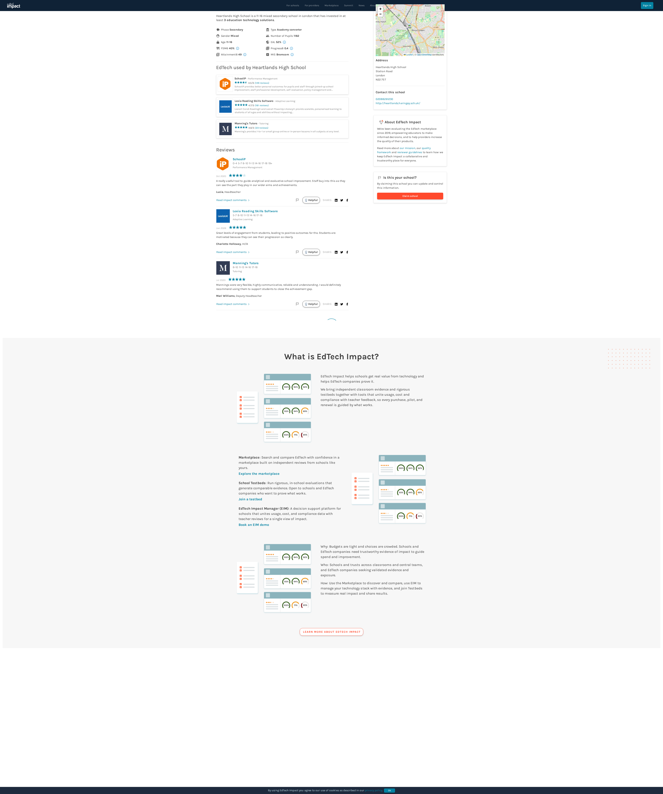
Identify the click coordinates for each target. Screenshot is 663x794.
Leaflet (409, 54)
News (362, 5)
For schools (292, 5)
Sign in (647, 5)
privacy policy (373, 790)
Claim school (410, 196)
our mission (407, 148)
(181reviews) (262, 105)
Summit (348, 5)
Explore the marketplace (259, 474)
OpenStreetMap (424, 54)
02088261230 (384, 99)
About (373, 5)
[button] (336, 200)
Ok (389, 790)
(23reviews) (261, 127)
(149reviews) (262, 82)
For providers (312, 5)
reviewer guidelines (409, 152)
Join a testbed (250, 499)
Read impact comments (231, 200)
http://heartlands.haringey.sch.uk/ (398, 103)
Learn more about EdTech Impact (332, 631)
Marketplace (332, 5)
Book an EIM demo (254, 525)
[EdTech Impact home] (13, 5)
